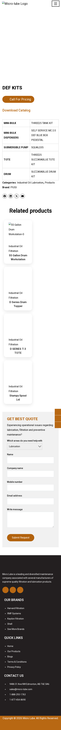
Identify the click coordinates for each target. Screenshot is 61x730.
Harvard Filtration (15, 608)
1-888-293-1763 (18, 694)
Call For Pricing (20, 99)
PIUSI (13, 187)
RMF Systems (14, 613)
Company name (15, 468)
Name (10, 454)
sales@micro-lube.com (21, 689)
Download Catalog (16, 110)
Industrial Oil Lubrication (30, 182)
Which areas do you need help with (24, 440)
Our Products (13, 651)
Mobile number (15, 482)
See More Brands (15, 629)
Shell (9, 624)
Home (10, 646)
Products (50, 182)
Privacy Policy (14, 667)
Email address (14, 495)
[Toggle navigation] (55, 4)
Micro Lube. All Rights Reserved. (40, 718)
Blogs (10, 656)
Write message (15, 509)
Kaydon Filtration (15, 618)
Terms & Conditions (17, 662)
